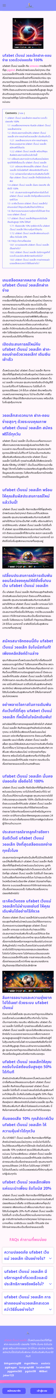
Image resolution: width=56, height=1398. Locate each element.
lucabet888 (43, 1367)
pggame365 (14, 1371)
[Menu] (4, 5)
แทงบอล (34, 66)
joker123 (8, 1375)
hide (21, 113)
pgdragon (11, 1367)
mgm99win (31, 1363)
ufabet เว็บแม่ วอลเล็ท (15, 1340)
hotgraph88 (26, 1367)
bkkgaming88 (12, 1363)
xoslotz (45, 1363)
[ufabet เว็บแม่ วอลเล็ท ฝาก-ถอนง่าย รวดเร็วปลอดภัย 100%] (29, 5)
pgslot (11, 70)
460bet (43, 1371)
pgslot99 (30, 1371)
